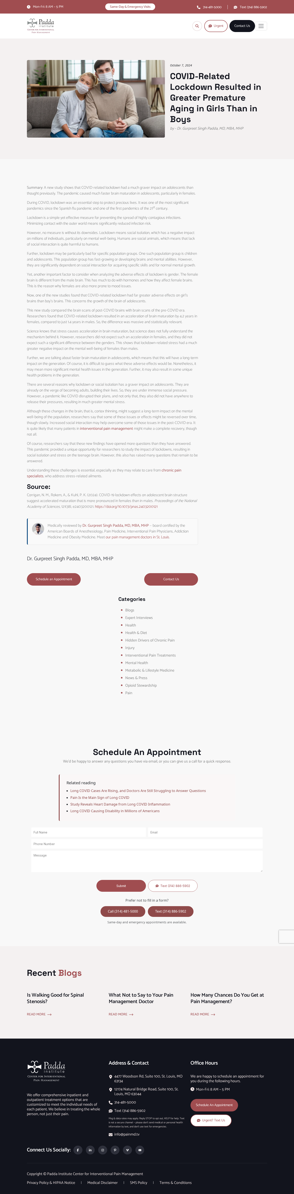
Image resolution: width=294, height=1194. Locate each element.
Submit (121, 886)
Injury (130, 648)
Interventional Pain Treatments (150, 655)
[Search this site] (197, 26)
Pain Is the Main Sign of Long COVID (99, 797)
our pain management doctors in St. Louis (137, 537)
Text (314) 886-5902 (253, 7)
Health (130, 625)
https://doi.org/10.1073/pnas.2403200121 (126, 506)
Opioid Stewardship (141, 685)
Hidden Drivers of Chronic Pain (150, 640)
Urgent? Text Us (213, 1120)
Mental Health (136, 663)
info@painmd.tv (126, 1134)
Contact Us (242, 26)
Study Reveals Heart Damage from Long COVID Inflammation (120, 804)
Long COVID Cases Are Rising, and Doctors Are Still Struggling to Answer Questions (138, 790)
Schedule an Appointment (54, 579)
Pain (128, 693)
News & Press (136, 678)
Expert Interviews (139, 618)
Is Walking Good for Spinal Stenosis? (55, 998)
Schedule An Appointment (214, 1105)
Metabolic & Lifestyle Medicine (149, 670)
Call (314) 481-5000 (123, 911)
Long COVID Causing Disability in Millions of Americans (115, 811)
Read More (36, 1014)
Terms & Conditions (175, 1183)
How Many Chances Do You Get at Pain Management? (227, 998)
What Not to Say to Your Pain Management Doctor (141, 998)
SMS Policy (139, 1183)
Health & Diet (136, 633)
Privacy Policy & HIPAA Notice (51, 1183)
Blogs (129, 610)
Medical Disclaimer (103, 1183)
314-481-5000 (212, 7)
